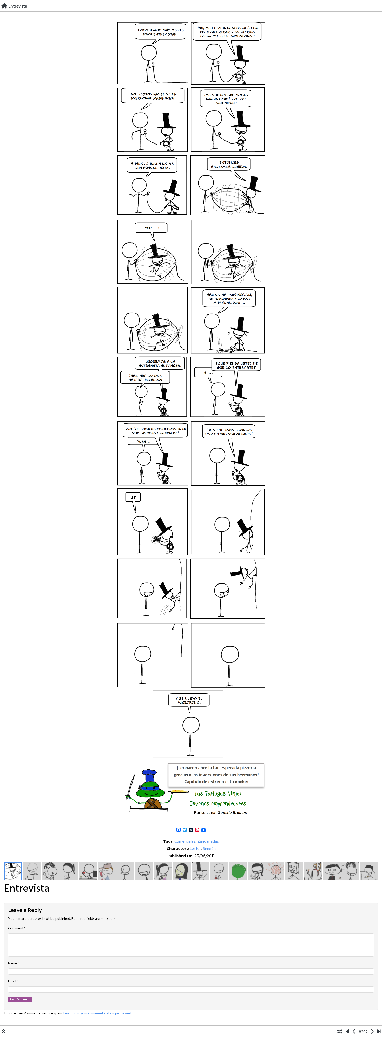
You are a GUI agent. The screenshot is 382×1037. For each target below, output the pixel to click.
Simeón (209, 848)
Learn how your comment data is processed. (97, 1013)
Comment (16, 928)
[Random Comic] (339, 1032)
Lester (195, 848)
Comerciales (184, 841)
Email (12, 981)
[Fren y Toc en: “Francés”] (354, 1032)
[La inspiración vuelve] (372, 1032)
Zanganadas (208, 841)
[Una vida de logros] (347, 1032)
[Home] (4, 6)
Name (12, 963)
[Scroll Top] (3, 1032)
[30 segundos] (379, 1032)
